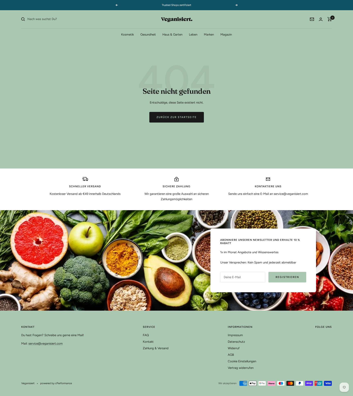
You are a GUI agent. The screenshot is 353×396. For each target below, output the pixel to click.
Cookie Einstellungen (242, 361)
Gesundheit (148, 34)
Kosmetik (127, 34)
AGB (231, 355)
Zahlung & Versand (156, 348)
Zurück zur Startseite (176, 117)
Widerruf (234, 348)
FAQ (146, 335)
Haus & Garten (172, 34)
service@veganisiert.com (45, 343)
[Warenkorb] (329, 19)
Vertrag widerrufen (241, 368)
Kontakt (148, 342)
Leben (193, 34)
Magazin (226, 34)
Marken (209, 34)
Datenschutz (236, 342)
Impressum (235, 335)
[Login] (321, 19)
